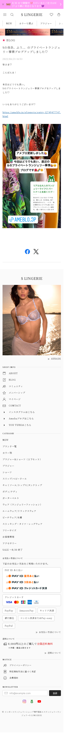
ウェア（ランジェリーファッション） (22, 504)
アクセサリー (10, 543)
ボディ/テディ (10, 491)
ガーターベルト (11, 498)
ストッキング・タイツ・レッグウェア (22, 523)
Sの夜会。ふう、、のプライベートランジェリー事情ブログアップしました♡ (31, 49)
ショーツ (7, 472)
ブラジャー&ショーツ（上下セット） (22, 459)
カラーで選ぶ (26, 23)
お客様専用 (8, 536)
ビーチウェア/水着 (12, 517)
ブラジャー (46, 23)
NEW (9, 23)
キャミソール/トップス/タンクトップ (22, 485)
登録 (55, 693)
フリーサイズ (9, 530)
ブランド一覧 (10, 446)
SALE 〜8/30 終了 (13, 549)
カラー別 (7, 452)
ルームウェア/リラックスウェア (19, 511)
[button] (4, 14)
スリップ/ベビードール (15, 478)
